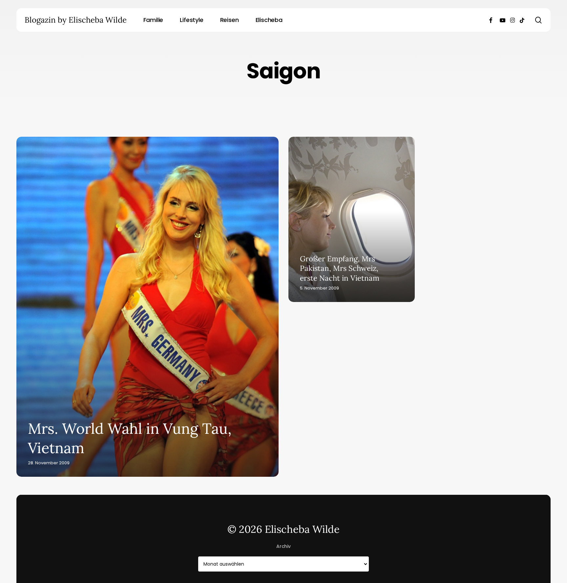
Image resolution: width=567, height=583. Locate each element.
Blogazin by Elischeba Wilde (76, 20)
